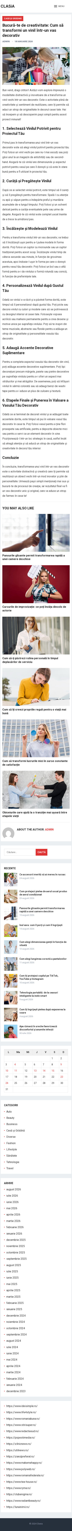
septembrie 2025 (16, 1258)
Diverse (11, 1136)
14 (44, 1070)
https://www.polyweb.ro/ (20, 1469)
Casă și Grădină (13, 18)
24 (7, 1083)
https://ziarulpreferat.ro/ (20, 1456)
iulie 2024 (12, 1347)
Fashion (11, 1143)
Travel (9, 1168)
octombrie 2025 (15, 1252)
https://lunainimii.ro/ (18, 1507)
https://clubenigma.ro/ (19, 1494)
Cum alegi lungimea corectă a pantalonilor (43, 959)
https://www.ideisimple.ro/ (22, 1406)
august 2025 (13, 1265)
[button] (59, 6)
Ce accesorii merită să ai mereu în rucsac (42, 874)
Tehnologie (12, 1162)
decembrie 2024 (16, 1315)
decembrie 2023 (16, 1391)
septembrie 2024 (16, 1334)
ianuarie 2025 (14, 1309)
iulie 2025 (12, 1271)
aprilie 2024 (13, 1366)
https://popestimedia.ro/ (20, 1437)
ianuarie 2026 (14, 1233)
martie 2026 (13, 1221)
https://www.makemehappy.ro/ (24, 1462)
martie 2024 (13, 1372)
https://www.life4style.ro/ (21, 1412)
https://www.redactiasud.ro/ (22, 1431)
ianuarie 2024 (14, 1385)
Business (11, 1124)
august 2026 (13, 1189)
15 (53, 1070)
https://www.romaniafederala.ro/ (25, 1475)
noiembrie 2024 (15, 1321)
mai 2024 (11, 1359)
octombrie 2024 (15, 1328)
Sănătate (11, 1155)
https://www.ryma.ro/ (18, 1488)
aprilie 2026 (13, 1214)
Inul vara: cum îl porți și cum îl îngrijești (40, 925)
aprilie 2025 (13, 1290)
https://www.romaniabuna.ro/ (23, 1418)
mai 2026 (11, 1208)
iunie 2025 (12, 1277)
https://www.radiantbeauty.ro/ (23, 1500)
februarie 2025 (15, 1303)
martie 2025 (13, 1296)
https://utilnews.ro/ (17, 1450)
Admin (6, 41)
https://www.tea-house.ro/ (21, 1481)
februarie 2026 (15, 1227)
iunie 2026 (12, 1202)
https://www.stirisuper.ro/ (21, 1425)
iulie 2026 (12, 1195)
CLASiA (8, 6)
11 (15, 1070)
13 (35, 1070)
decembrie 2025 (16, 1239)
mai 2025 (11, 1284)
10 (7, 1070)
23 (61, 1076)
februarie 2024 (15, 1378)
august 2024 (13, 1340)
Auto (9, 1111)
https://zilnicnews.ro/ (18, 1443)
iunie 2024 (12, 1353)
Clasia (40, 1523)
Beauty (10, 1117)
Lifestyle (11, 1149)
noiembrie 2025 (15, 1246)
